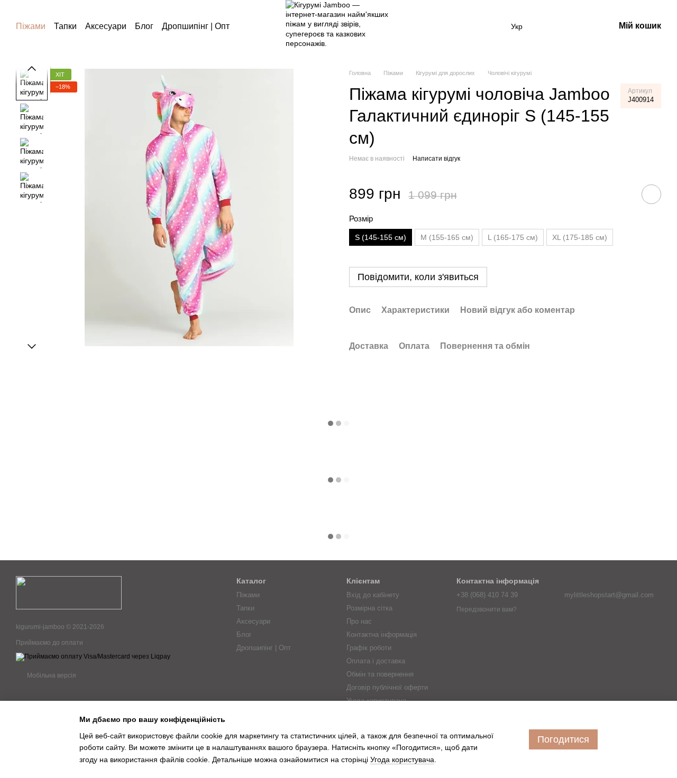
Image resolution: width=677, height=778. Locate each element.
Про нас (359, 621)
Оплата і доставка (375, 661)
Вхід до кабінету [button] (372, 595)
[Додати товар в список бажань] (651, 194)
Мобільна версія (50, 675)
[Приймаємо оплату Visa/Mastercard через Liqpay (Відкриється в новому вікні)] (93, 656)
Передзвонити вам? (486, 609)
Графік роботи (368, 648)
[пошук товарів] (248, 26)
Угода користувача (376, 701)
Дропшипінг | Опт (196, 26)
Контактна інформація (381, 634)
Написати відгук (436, 158)
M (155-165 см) (446, 237)
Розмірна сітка (369, 608)
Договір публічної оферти (387, 687)
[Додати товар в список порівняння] (621, 193)
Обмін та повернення (380, 674)
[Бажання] (551, 26)
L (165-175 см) (513, 237)
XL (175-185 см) (579, 237)
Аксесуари (105, 26)
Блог (144, 26)
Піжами (30, 26)
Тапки (65, 26)
